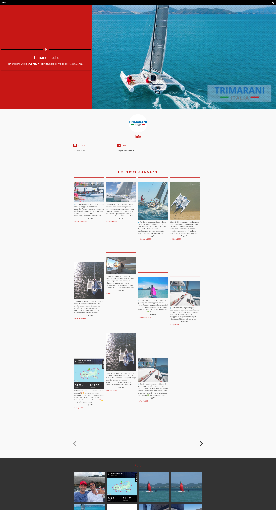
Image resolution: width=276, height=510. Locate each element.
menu (4, 3)
